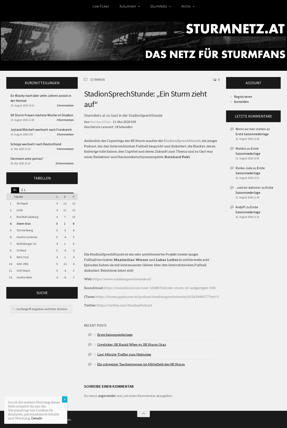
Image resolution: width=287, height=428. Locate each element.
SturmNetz (158, 6)
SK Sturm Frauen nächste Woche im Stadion (42, 115)
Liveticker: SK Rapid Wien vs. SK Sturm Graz (131, 344)
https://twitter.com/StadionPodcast (124, 305)
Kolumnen (128, 6)
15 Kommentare (64, 163)
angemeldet (107, 396)
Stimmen (97, 79)
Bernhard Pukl (100, 122)
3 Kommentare (65, 134)
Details (36, 418)
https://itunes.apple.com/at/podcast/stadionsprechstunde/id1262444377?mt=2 (157, 296)
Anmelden (241, 101)
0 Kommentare (65, 120)
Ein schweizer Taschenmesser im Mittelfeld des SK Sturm (141, 364)
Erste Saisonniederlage (115, 334)
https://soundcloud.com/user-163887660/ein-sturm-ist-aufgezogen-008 (160, 288)
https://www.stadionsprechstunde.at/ (122, 279)
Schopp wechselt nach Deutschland (36, 144)
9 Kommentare (65, 149)
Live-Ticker (100, 6)
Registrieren (243, 96)
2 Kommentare (65, 105)
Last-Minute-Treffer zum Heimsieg (124, 354)
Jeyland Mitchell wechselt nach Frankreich (41, 129)
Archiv (186, 6)
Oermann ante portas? (27, 158)
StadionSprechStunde (182, 141)
